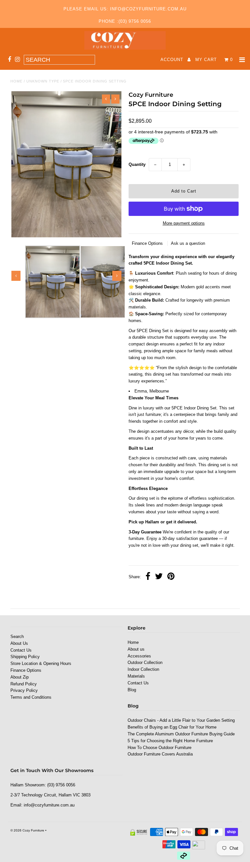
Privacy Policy (24, 690)
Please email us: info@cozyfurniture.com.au (125, 8)
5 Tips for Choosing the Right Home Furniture (170, 740)
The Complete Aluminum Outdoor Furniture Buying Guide (181, 733)
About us (136, 649)
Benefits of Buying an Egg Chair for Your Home (172, 727)
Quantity (137, 164)
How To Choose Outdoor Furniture (159, 747)
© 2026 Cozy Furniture (27, 830)
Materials (136, 676)
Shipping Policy (25, 656)
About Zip (19, 677)
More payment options (184, 223)
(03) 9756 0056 (61, 784)
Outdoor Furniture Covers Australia (160, 754)
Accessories (139, 656)
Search (17, 636)
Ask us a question (188, 243)
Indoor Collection (143, 669)
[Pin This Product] (170, 577)
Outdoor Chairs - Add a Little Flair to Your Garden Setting (181, 720)
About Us (19, 643)
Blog (132, 689)
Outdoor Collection (145, 662)
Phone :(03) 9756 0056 (125, 21)
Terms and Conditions (30, 697)
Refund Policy (23, 683)
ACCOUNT (172, 59)
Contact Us (21, 650)
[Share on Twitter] (159, 577)
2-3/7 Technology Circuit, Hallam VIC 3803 (50, 795)
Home (16, 81)
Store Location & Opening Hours (40, 663)
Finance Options (148, 243)
